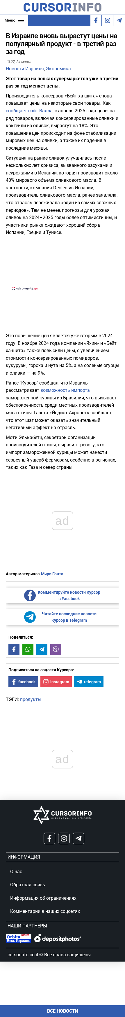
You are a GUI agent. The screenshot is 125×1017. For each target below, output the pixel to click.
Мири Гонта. (53, 574)
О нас (16, 871)
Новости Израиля (25, 68)
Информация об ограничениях (43, 898)
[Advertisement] (62, 262)
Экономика (58, 68)
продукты (30, 699)
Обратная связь (27, 884)
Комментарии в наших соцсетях (45, 911)
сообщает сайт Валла (29, 110)
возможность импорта (65, 390)
